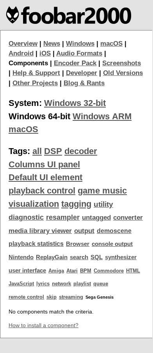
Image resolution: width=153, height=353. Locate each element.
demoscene (114, 231)
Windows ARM (102, 116)
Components (28, 63)
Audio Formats (79, 53)
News (51, 43)
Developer (81, 73)
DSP (53, 151)
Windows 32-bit (75, 103)
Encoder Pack (75, 63)
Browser (77, 244)
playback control (42, 190)
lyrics (43, 284)
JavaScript (21, 284)
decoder (80, 151)
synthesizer (121, 257)
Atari (72, 271)
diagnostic (26, 217)
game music (102, 190)
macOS (111, 43)
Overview (23, 43)
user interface (27, 270)
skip (51, 297)
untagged (96, 217)
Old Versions (123, 73)
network (61, 284)
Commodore (109, 271)
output (84, 231)
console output (112, 244)
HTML (133, 271)
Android (21, 53)
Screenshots (121, 63)
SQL (97, 257)
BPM (85, 271)
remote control (26, 297)
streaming (71, 297)
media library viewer (40, 231)
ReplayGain (52, 257)
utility (103, 204)
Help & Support (36, 73)
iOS (45, 53)
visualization (34, 204)
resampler (63, 217)
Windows (80, 43)
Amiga (56, 271)
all (37, 151)
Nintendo (21, 257)
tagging (76, 204)
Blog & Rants (84, 83)
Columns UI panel (44, 164)
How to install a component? (43, 325)
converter (128, 217)
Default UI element (45, 177)
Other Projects (35, 83)
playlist (82, 284)
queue (100, 284)
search (79, 257)
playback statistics (36, 243)
